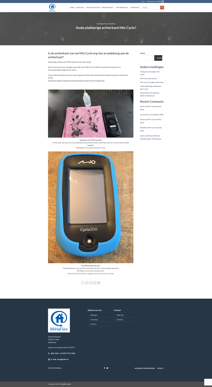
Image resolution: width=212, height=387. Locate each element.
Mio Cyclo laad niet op (148, 78)
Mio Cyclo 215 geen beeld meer (152, 82)
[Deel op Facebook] (83, 283)
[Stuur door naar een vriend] (91, 283)
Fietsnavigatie (107, 7)
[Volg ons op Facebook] (105, 368)
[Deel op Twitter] (87, 283)
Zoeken (142, 53)
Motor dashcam (93, 7)
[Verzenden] (162, 7)
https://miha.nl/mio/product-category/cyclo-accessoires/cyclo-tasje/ (91, 273)
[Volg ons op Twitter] (107, 368)
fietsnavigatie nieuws (106, 24)
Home (72, 7)
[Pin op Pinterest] (95, 283)
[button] (143, 1)
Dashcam (79, 7)
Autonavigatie (122, 7)
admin (142, 106)
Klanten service (95, 310)
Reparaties (135, 7)
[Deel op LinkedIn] (99, 283)
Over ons (120, 315)
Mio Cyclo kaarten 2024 (154, 114)
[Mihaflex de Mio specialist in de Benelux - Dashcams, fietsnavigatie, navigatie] (57, 7)
